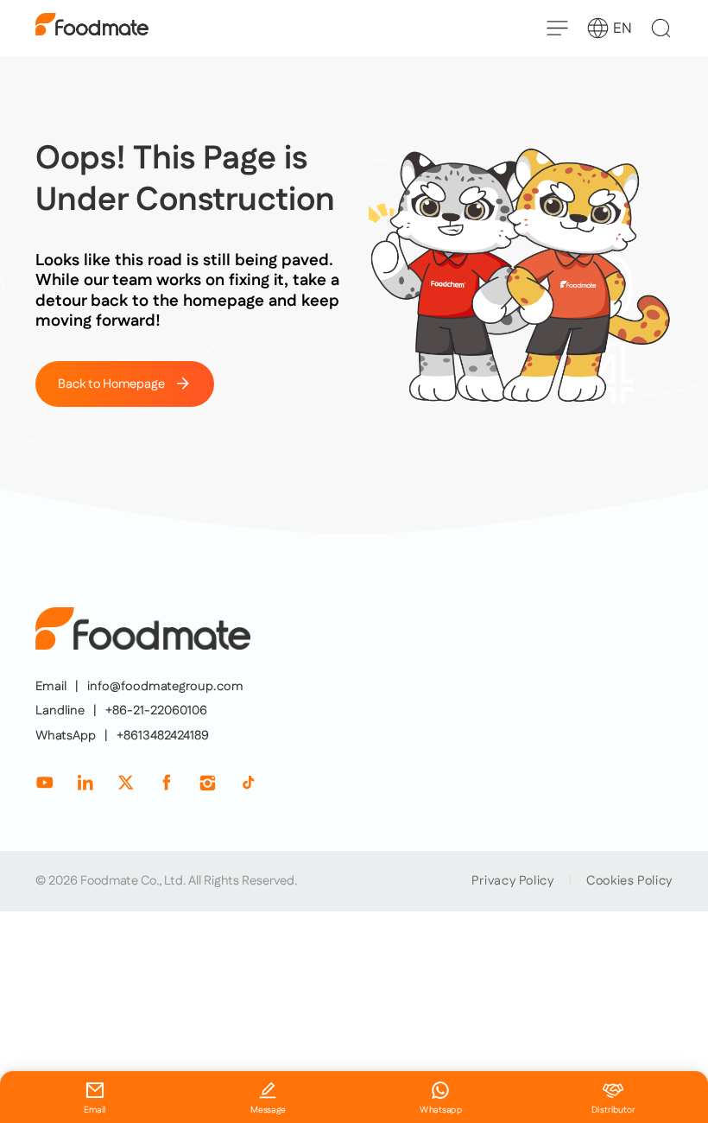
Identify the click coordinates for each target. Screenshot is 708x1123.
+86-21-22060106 (156, 711)
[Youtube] (44, 782)
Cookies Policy (629, 881)
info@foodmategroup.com (165, 687)
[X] (126, 782)
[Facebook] (166, 782)
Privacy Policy (512, 881)
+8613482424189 (163, 736)
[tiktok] (248, 782)
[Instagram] (207, 782)
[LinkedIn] (85, 782)
